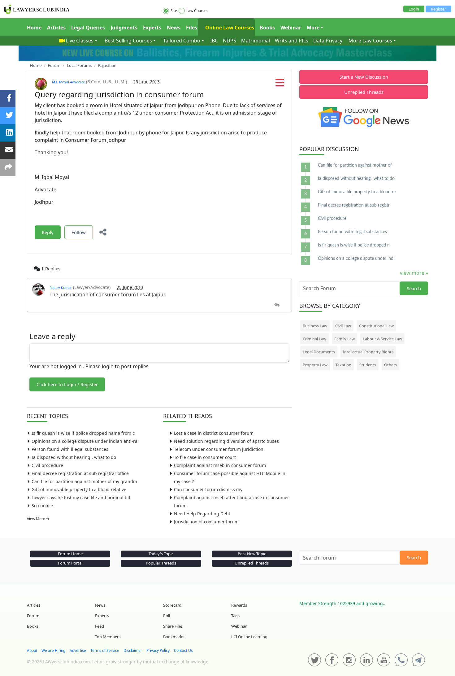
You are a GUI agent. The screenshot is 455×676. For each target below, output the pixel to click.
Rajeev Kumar (61, 287)
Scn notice (42, 505)
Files (191, 27)
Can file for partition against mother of (355, 165)
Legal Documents (319, 352)
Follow (79, 232)
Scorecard (172, 605)
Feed (99, 626)
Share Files (173, 626)
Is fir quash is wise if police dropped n (354, 245)
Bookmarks (173, 636)
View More (36, 518)
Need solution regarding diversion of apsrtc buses (226, 441)
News (173, 27)
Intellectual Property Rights (368, 352)
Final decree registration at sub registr (354, 205)
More (313, 27)
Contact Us (183, 650)
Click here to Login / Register (67, 384)
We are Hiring (53, 650)
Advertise (78, 650)
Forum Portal (70, 563)
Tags (235, 615)
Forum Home (70, 553)
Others (390, 365)
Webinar (290, 27)
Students (367, 365)
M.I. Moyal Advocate (68, 82)
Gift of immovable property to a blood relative (79, 489)
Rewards (239, 605)
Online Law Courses (229, 27)
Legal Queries (88, 27)
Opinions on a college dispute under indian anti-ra (84, 441)
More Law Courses (370, 40)
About (32, 650)
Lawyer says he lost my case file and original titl (81, 497)
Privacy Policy (158, 650)
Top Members (107, 636)
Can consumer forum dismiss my (208, 489)
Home (34, 27)
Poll (166, 615)
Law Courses (197, 10)
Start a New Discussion (364, 77)
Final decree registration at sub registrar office (80, 473)
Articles (56, 27)
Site (174, 10)
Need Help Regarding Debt (202, 514)
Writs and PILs (291, 40)
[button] (279, 84)
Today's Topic (161, 553)
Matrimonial (255, 40)
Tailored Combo (181, 40)
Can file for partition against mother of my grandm (84, 481)
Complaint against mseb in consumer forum (220, 465)
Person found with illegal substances (70, 449)
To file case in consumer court (205, 457)
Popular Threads (161, 563)
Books (267, 27)
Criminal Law (314, 339)
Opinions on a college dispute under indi (356, 258)
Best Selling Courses (128, 40)
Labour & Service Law (382, 339)
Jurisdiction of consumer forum (206, 522)
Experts (152, 27)
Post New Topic (252, 553)
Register (438, 9)
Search (414, 288)
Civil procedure (47, 465)
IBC (214, 40)
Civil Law (343, 326)
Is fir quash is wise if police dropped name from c (83, 433)
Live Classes (79, 40)
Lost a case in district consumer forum (214, 433)
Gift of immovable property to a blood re (357, 192)
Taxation (343, 365)
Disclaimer (133, 650)
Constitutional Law (376, 326)
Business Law (315, 326)
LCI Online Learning (249, 636)
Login (414, 9)
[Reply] (277, 305)
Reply (48, 232)
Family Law (344, 339)
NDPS (229, 40)
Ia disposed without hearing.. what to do (74, 457)
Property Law (315, 365)
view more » (414, 272)
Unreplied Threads (364, 92)
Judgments (123, 27)
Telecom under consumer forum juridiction (218, 449)
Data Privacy (327, 40)
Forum (33, 615)
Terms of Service (104, 650)
